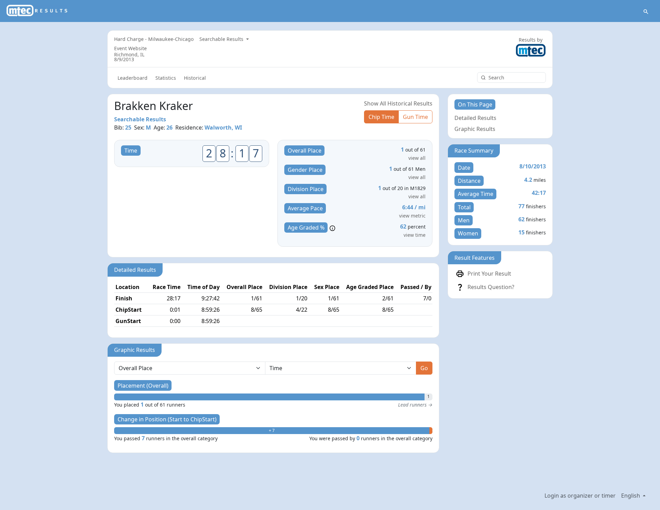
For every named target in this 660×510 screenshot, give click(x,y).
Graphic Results (474, 129)
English (631, 495)
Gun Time (415, 117)
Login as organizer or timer (580, 495)
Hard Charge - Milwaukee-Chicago (154, 39)
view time (415, 235)
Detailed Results (475, 118)
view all (417, 158)
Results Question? (491, 287)
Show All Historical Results (398, 103)
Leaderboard (132, 78)
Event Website (130, 48)
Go (424, 368)
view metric (412, 215)
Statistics (165, 78)
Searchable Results (222, 39)
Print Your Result (489, 273)
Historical (195, 78)
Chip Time (381, 117)
